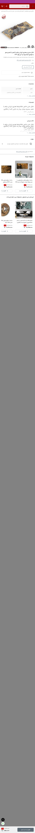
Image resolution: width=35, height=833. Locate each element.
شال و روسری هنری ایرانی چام (24, 60)
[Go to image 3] (3, 47)
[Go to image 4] (2, 47)
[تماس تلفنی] (3, 819)
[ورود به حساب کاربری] (6, 6)
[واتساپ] (3, 823)
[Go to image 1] (6, 47)
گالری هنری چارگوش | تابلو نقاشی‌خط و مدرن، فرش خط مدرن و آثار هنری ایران (17, 11)
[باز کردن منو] (32, 6)
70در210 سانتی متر (28, 67)
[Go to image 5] (1, 47)
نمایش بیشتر (32, 96)
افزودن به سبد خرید (25, 830)
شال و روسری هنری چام (21, 152)
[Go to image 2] (4, 47)
